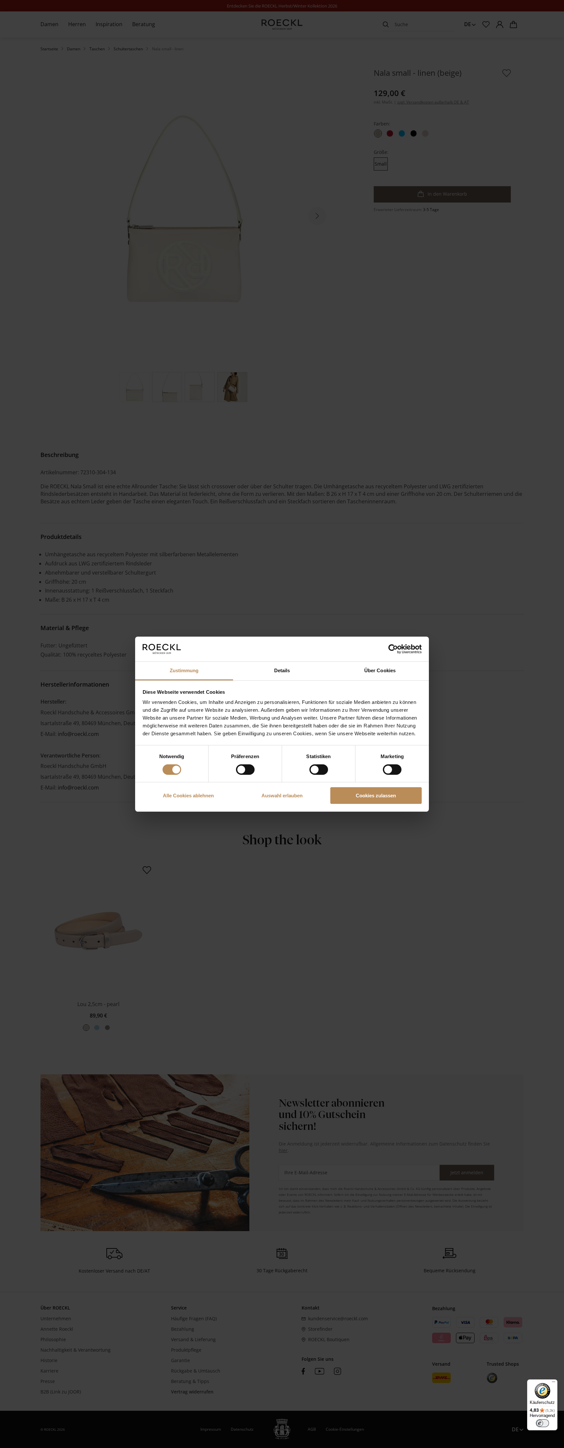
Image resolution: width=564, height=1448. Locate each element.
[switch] (245, 769)
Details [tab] (282, 670)
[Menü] (553, 1383)
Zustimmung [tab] (184, 670)
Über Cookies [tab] (380, 670)
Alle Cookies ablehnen (188, 795)
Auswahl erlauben (282, 795)
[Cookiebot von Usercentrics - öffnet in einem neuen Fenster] (393, 649)
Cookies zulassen (376, 795)
